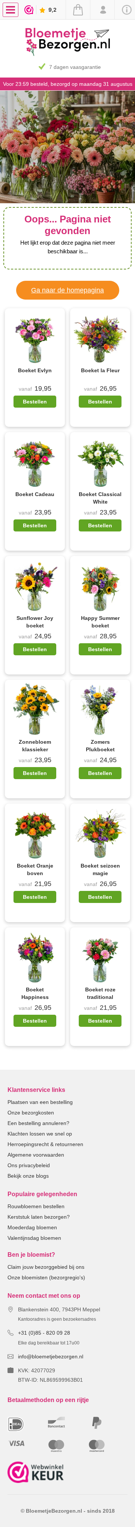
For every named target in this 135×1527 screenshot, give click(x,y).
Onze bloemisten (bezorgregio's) (46, 1277)
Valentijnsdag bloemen (34, 1238)
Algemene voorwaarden (36, 1155)
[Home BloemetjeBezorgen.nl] (68, 54)
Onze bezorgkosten (31, 1113)
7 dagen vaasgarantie (75, 67)
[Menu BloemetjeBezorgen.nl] (12, 9)
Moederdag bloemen (32, 1227)
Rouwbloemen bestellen (36, 1206)
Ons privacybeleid (29, 1165)
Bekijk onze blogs (28, 1176)
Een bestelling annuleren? (38, 1123)
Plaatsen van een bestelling (40, 1102)
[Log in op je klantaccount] (102, 10)
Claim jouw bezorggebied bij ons (46, 1267)
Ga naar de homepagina (67, 290)
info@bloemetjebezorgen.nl (50, 1356)
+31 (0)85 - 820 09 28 (44, 1333)
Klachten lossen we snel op (40, 1134)
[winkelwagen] (78, 10)
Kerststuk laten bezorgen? (39, 1217)
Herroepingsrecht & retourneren (45, 1144)
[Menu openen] (10, 10)
